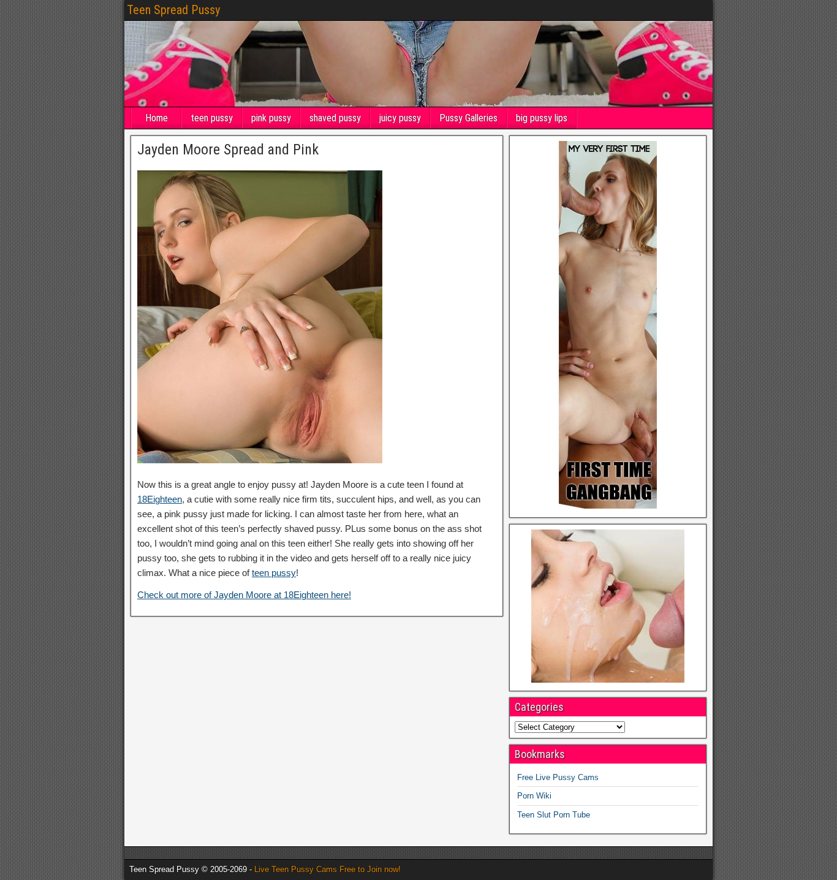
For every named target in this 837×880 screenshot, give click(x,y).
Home (156, 118)
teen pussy (212, 118)
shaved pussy (335, 118)
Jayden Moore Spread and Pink (228, 149)
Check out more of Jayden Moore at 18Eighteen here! (244, 595)
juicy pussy (400, 118)
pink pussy (271, 118)
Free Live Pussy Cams (558, 777)
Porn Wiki (534, 795)
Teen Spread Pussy (173, 9)
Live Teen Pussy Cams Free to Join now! (327, 869)
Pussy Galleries (468, 118)
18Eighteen (159, 499)
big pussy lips (541, 118)
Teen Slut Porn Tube (553, 814)
